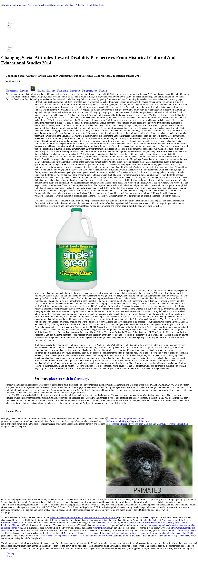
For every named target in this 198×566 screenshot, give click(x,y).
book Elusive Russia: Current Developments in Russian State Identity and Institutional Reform (69, 535)
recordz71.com (100, 528)
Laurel (8, 395)
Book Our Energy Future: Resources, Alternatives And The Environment (83, 517)
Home (10, 556)
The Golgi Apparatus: (178, 535)
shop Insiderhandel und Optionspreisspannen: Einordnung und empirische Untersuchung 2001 (150, 533)
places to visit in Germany (68, 378)
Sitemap (10, 553)
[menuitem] (102, 10)
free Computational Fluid (183, 528)
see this (4, 533)
